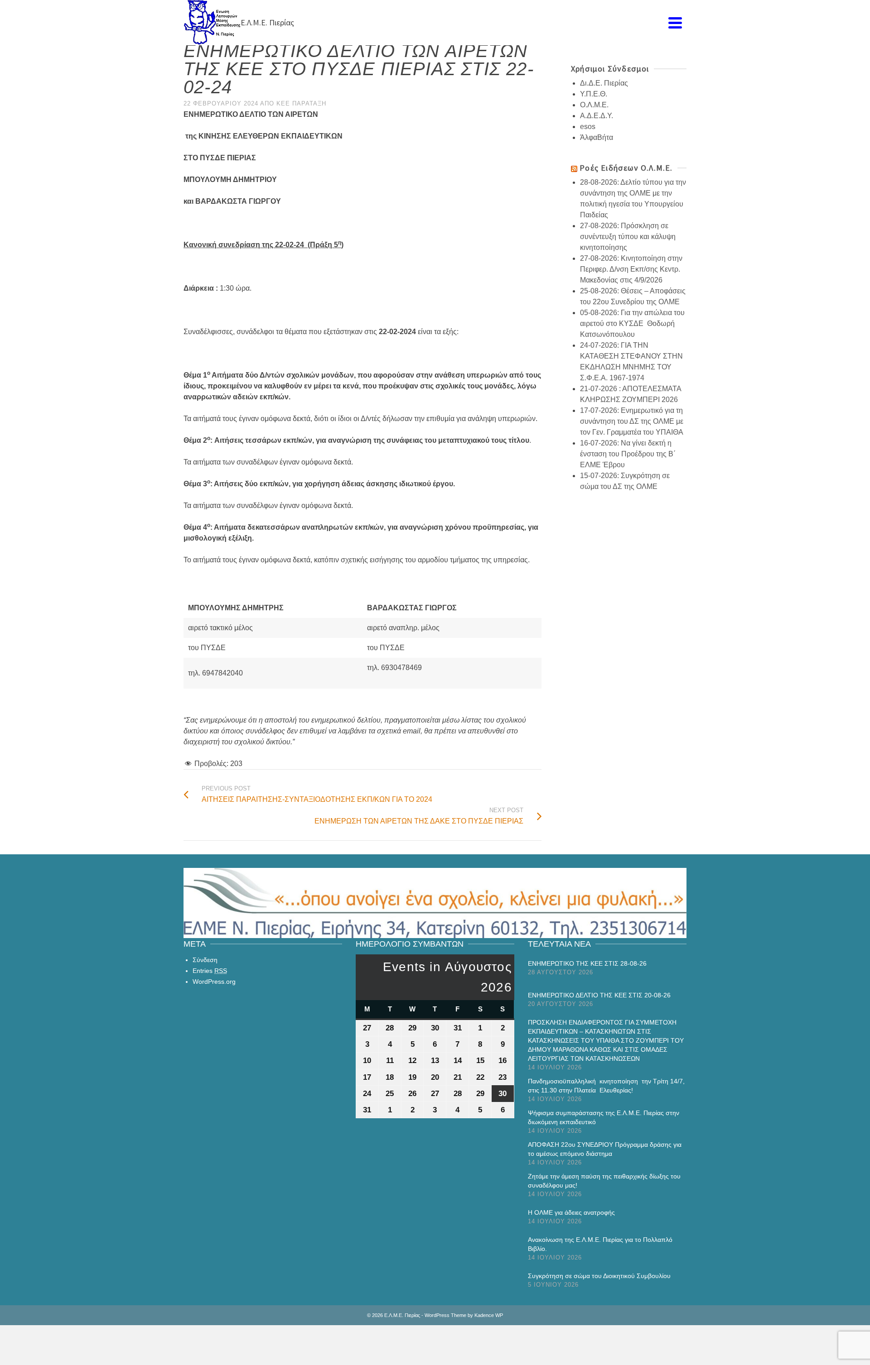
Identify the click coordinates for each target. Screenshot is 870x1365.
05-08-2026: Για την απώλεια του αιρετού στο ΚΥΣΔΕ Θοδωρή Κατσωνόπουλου (632, 323)
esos (587, 126)
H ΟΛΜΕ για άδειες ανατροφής (571, 1212)
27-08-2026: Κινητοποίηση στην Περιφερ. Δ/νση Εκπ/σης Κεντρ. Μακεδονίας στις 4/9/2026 (631, 269)
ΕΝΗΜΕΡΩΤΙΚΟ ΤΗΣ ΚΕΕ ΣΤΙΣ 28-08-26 (587, 963)
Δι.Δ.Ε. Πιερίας (604, 83)
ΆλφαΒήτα (596, 137)
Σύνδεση (205, 959)
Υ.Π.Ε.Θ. (593, 94)
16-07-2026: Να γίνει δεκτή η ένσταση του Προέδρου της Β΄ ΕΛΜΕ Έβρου (628, 454)
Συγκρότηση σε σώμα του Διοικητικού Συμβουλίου (599, 1275)
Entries (210, 970)
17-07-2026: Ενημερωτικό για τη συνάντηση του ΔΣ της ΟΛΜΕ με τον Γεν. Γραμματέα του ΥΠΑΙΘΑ (631, 421)
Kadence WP (488, 1315)
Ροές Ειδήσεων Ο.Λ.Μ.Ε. (626, 168)
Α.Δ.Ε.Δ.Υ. (596, 116)
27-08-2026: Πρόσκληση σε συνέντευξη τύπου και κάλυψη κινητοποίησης (628, 236)
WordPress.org (214, 981)
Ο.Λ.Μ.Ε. (594, 105)
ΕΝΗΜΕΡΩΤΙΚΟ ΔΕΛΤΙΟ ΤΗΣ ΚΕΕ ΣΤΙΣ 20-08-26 (599, 995)
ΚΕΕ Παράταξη (301, 103)
